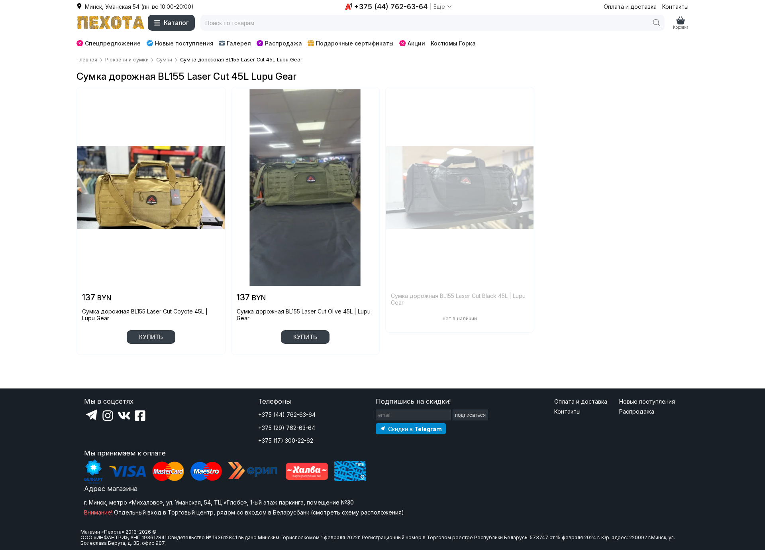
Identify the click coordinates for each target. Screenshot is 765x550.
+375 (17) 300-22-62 (285, 440)
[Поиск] (657, 23)
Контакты (675, 6)
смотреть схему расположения (357, 512)
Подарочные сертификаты (355, 43)
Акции (416, 43)
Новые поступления (184, 43)
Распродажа (283, 43)
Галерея (239, 43)
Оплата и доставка (630, 6)
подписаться (470, 415)
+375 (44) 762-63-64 (287, 414)
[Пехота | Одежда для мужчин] (110, 23)
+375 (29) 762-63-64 (286, 427)
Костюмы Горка (453, 43)
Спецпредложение (113, 43)
